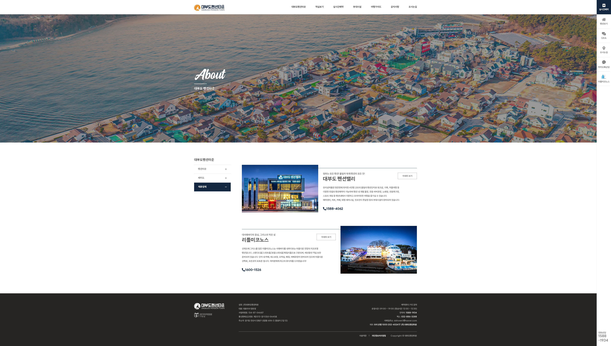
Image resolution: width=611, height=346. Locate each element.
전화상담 (603, 337)
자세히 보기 (407, 176)
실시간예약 (604, 9)
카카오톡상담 (604, 67)
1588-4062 (334, 209)
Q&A (604, 38)
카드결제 (413, 305)
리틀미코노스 (604, 82)
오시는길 (604, 52)
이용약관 (362, 336)
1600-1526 (253, 270)
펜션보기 (604, 24)
